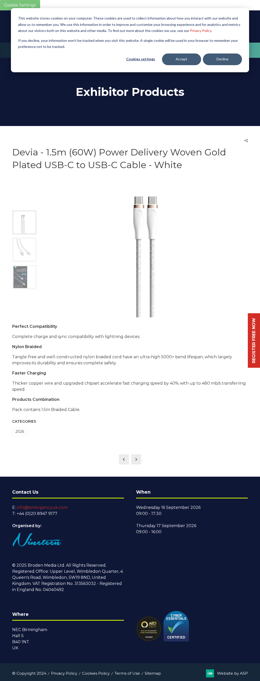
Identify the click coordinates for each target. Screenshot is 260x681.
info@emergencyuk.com (42, 507)
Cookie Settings (20, 5)
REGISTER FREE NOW (253, 340)
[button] (246, 140)
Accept (181, 59)
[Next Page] (136, 459)
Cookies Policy (96, 673)
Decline (223, 59)
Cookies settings (140, 59)
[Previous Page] (124, 459)
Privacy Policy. (201, 30)
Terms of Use (127, 673)
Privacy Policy (64, 673)
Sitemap (153, 673)
